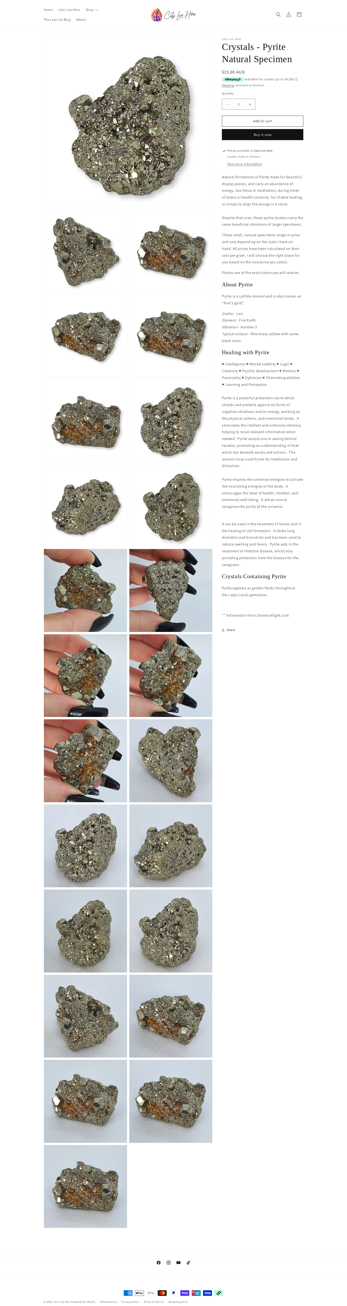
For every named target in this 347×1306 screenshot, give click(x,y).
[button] (91, 10)
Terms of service (154, 1301)
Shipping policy (178, 1301)
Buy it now (263, 135)
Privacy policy (130, 1301)
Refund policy (108, 1301)
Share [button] (231, 630)
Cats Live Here (62, 1301)
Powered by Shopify (83, 1301)
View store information (244, 164)
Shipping (228, 85)
